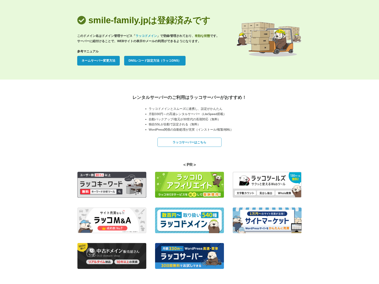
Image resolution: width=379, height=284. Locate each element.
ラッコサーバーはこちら (189, 142)
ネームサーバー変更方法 (98, 60)
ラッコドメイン (146, 35)
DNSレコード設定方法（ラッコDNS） (155, 60)
